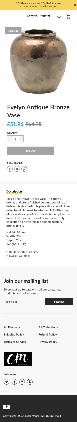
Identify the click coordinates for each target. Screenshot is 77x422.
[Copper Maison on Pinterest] (30, 383)
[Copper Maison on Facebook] (14, 383)
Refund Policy (47, 334)
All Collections (48, 327)
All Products (12, 327)
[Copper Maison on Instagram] (22, 383)
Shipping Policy (14, 334)
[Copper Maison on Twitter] (6, 383)
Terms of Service (15, 341)
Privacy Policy (47, 341)
